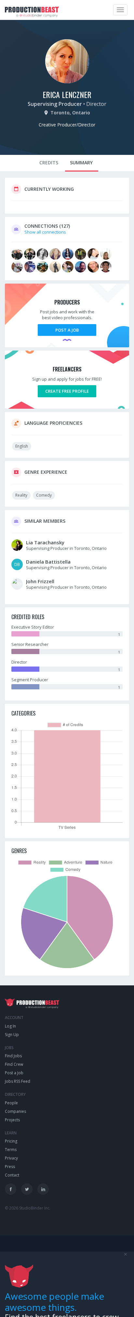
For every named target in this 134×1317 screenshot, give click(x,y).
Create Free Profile (67, 391)
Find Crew (14, 1064)
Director (96, 103)
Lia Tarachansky (45, 542)
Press (10, 1166)
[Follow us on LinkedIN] (43, 1189)
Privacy (11, 1158)
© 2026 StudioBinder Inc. (27, 1208)
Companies (15, 1111)
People (11, 1103)
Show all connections (45, 232)
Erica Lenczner (67, 94)
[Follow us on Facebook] (10, 1189)
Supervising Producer (55, 103)
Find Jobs (13, 1056)
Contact (12, 1175)
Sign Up (12, 1034)
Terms (11, 1149)
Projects (12, 1120)
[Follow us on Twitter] (27, 1189)
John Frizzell (40, 581)
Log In (10, 1026)
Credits (48, 162)
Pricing (11, 1141)
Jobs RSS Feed (17, 1081)
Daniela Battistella (48, 561)
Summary (81, 162)
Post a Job (67, 330)
